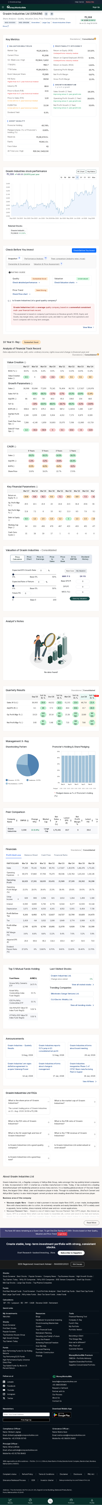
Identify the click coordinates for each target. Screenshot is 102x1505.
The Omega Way (75, 1339)
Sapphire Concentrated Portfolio (82, 1365)
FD (9, 1303)
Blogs (38, 1317)
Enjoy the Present (43, 1339)
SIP (4, 1303)
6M (73, 177)
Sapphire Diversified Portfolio (80, 1362)
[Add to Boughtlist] (52, 14)
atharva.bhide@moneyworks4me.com (22, 1450)
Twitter (10, 1398)
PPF (26, 1303)
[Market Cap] (50, 821)
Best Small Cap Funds (66, 1291)
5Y (85, 177)
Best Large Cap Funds (11, 1294)
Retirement (53, 1303)
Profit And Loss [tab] (13, 855)
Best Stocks (22, 1276)
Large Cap (46, 22)
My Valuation (80, 571)
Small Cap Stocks (84, 1280)
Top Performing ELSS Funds (14, 1357)
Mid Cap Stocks (9, 1283)
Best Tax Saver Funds (46, 1294)
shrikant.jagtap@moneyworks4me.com (23, 1435)
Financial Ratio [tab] (60, 855)
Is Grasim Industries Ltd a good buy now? (24, 1158)
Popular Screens (35, 1276)
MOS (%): (66, 592)
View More (88, 327)
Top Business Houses (66, 1276)
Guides (38, 1326)
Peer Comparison (15, 811)
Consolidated (89, 39)
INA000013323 (61, 1264)
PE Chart (80, 172)
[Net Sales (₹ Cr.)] (60, 819)
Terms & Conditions (46, 1474)
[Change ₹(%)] (39, 821)
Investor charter (47, 1480)
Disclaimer (64, 1474)
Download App (15, 2)
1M (65, 177)
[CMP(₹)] (27, 821)
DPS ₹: (66, 586)
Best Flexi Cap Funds (84, 1291)
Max (93, 177)
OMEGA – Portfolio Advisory (80, 1358)
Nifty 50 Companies (27, 1280)
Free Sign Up (26, 1420)
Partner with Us (58, 1391)
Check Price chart (20, 294)
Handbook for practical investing (49, 1320)
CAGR (32, 1303)
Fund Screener (29, 1291)
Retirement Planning (43, 1333)
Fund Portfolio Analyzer (46, 1291)
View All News (88, 1081)
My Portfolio (74, 1326)
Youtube (10, 1390)
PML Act (91, 1474)
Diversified (35, 22)
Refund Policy (27, 1474)
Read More (91, 1222)
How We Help (41, 1346)
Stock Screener (9, 1276)
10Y (89, 177)
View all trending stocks (81, 1005)
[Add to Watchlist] (46, 14)
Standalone (75, 39)
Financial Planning (43, 1349)
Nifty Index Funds (29, 1294)
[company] (16, 821)
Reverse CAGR (41, 1303)
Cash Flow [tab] (46, 855)
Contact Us (57, 1401)
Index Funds (61, 1294)
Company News (50, 1276)
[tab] (14, 259)
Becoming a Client (76, 1336)
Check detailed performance (25, 282)
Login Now (62, 1234)
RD (22, 1303)
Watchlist (6, 1317)
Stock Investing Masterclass (47, 1323)
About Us (56, 1398)
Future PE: (16, 593)
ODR (33, 1480)
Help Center (79, 2)
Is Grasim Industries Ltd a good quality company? (26, 1146)
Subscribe (90, 2)
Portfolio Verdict (75, 1330)
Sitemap (39, 1356)
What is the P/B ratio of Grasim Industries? (68, 1122)
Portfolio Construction (45, 1352)
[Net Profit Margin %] (81, 821)
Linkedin (10, 1382)
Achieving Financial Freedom (47, 1343)
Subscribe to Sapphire (71, 1253)
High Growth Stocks (84, 1276)
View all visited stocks (82, 985)
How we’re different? (77, 1342)
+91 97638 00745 (18, 1438)
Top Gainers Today (10, 1280)
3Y (81, 177)
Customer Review (76, 1349)
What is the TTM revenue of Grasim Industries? (70, 1134)
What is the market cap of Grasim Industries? (69, 1101)
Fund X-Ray (73, 1323)
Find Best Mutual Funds (12, 1291)
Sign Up (96, 7)
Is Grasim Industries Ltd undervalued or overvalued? (72, 1146)
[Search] (50, 1501)
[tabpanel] (51, 907)
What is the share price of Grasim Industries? (23, 1101)
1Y (77, 177)
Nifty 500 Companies (45, 1280)
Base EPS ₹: (66, 581)
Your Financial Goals (44, 1330)
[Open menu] (2, 7)
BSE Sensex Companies (65, 1280)
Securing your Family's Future (47, 1336)
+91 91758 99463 (18, 1453)
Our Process (57, 1395)
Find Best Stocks (9, 1328)
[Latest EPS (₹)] (71, 821)
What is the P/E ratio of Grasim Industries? (22, 1122)
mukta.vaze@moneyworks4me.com (71, 1435)
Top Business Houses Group (14, 1335)
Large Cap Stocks (24, 1283)
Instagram (11, 1394)
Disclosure (78, 1474)
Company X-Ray (75, 1320)
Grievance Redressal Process (14, 1480)
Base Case (70, 571)
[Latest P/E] (92, 821)
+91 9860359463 (59, 1385)
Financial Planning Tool (78, 1317)
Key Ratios (91, 172)
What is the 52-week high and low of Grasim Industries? (24, 1134)
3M (69, 177)
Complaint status (10, 1474)
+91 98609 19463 (68, 1438)
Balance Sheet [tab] (31, 855)
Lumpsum (15, 1303)
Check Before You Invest (84, 250)
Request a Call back (60, 1388)
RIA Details (77, 1264)
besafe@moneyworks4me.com (64, 1382)
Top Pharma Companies (42, 1283)
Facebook (11, 1386)
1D (61, 177)
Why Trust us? (74, 1346)
